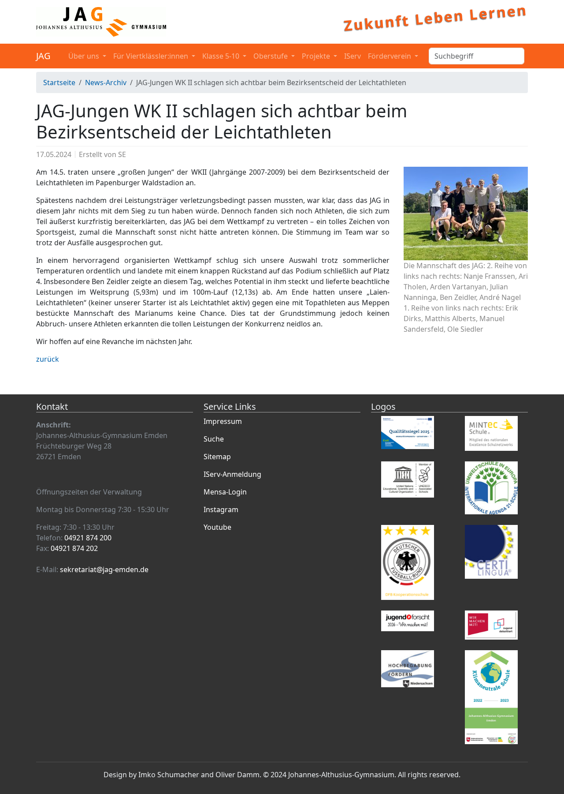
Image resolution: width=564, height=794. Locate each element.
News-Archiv (105, 82)
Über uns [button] (84, 56)
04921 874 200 (87, 538)
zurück (47, 359)
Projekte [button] (317, 56)
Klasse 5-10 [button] (221, 56)
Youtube (217, 527)
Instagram (221, 509)
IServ (352, 56)
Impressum (223, 421)
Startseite (59, 82)
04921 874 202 (74, 548)
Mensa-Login (225, 492)
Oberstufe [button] (271, 56)
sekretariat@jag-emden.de (104, 569)
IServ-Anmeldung (232, 474)
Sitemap (217, 456)
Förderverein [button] (390, 56)
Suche (214, 439)
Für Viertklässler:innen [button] (151, 56)
